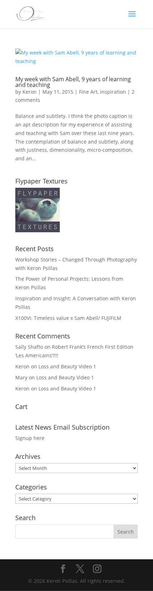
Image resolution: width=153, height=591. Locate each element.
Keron (29, 91)
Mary (21, 377)
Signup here (29, 438)
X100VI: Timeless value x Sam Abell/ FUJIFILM (68, 318)
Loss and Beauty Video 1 (67, 366)
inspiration (113, 91)
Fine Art (88, 91)
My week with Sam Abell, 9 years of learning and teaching (73, 82)
